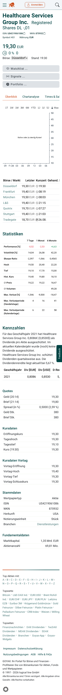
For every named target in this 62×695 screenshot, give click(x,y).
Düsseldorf (10, 186)
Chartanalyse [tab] (30, 96)
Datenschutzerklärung (30, 648)
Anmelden (37, 4)
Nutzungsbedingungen (16, 654)
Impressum (9, 648)
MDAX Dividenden (28, 631)
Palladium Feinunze (14, 611)
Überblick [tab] (11, 96)
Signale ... (18, 76)
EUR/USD (35, 595)
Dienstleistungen (48, 524)
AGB (33, 654)
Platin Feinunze (43, 607)
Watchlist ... (19, 68)
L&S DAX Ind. (20, 595)
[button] (5, 689)
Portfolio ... (19, 84)
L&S (5, 202)
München (9, 197)
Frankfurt (9, 191)
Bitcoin (6, 595)
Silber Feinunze (23, 607)
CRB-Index (33, 611)
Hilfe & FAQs (45, 654)
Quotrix (7, 208)
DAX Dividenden (36, 627)
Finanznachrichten (13, 627)
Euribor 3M (16, 603)
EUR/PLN (40, 599)
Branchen (23, 635)
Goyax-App (38, 635)
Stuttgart (8, 214)
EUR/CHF (14, 599)
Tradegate (9, 219)
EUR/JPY (27, 599)
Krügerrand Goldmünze (37, 603)
